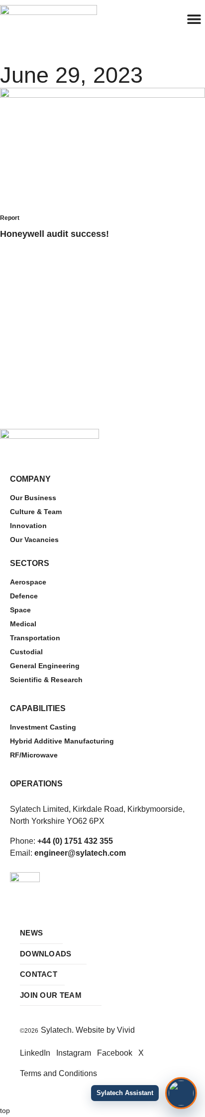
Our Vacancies (34, 540)
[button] (194, 18)
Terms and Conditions (58, 1073)
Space (20, 610)
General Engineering (45, 666)
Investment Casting (43, 727)
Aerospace (28, 582)
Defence (24, 596)
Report (9, 217)
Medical (23, 624)
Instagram (73, 1053)
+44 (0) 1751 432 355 (75, 841)
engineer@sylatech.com (80, 853)
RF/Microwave (34, 755)
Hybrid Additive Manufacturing (62, 741)
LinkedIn (35, 1053)
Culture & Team (36, 512)
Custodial (26, 652)
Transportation (35, 638)
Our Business (33, 498)
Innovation (28, 526)
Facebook (114, 1053)
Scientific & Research (46, 680)
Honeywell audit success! (54, 234)
